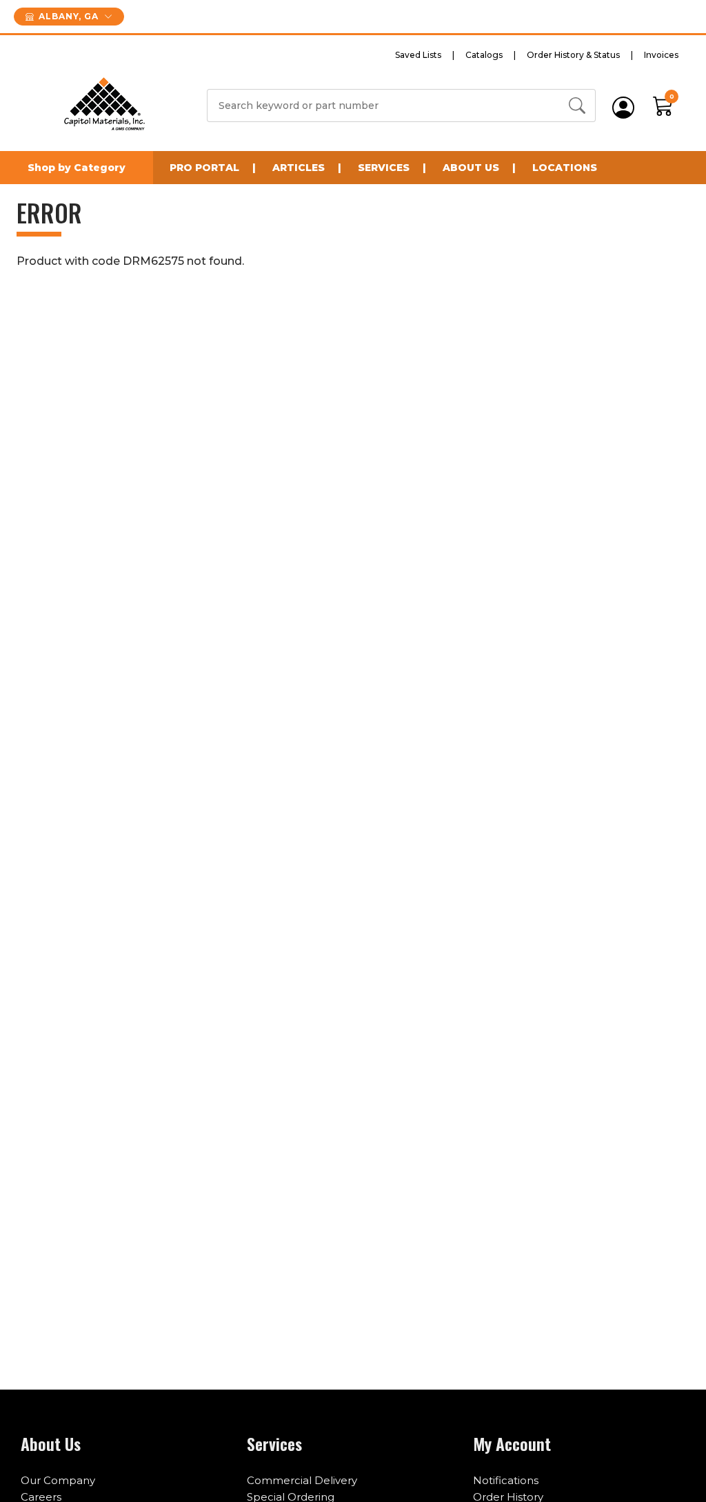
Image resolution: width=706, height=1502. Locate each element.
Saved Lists (418, 55)
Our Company (58, 1480)
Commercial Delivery (302, 1480)
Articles (298, 167)
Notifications (505, 1480)
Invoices (661, 55)
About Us (471, 167)
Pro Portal (204, 167)
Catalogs (484, 55)
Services (384, 167)
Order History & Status (573, 55)
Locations (564, 167)
